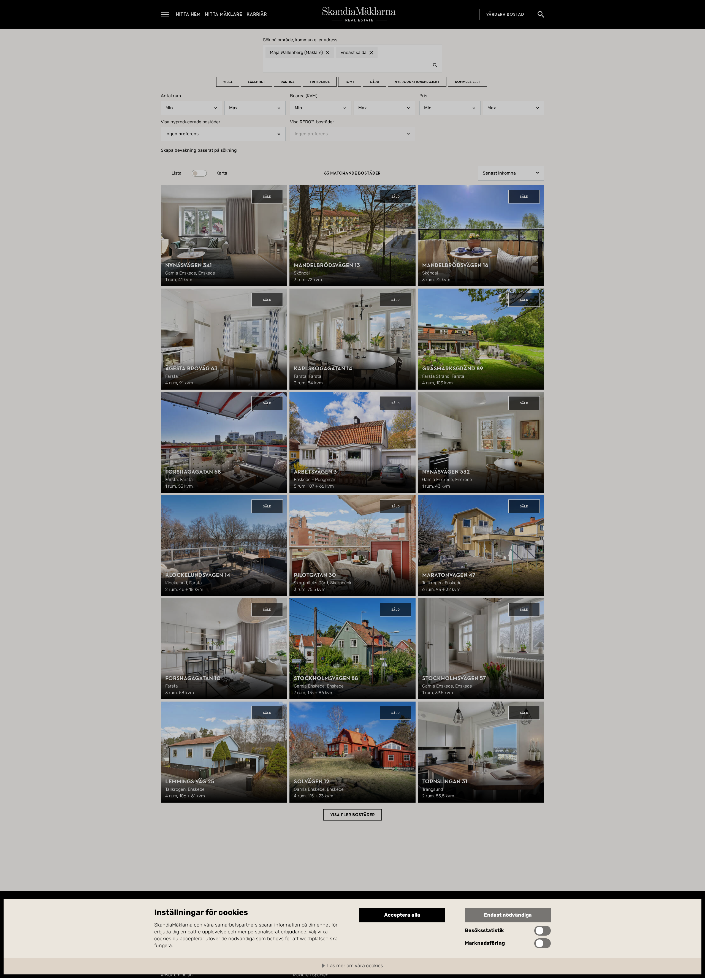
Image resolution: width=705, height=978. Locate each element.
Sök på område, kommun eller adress (300, 39)
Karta (221, 173)
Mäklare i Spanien (310, 974)
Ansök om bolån (176, 974)
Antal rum (171, 95)
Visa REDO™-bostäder (312, 121)
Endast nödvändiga (508, 915)
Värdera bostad (505, 14)
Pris (423, 95)
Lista (176, 173)
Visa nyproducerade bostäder (190, 121)
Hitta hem (188, 14)
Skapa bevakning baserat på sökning (199, 150)
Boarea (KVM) (303, 95)
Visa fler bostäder (352, 814)
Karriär (256, 14)
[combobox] (352, 65)
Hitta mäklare (223, 14)
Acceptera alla (402, 915)
